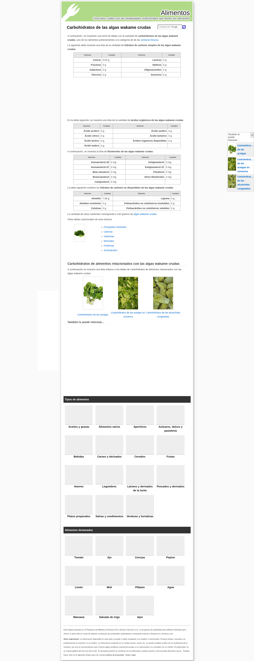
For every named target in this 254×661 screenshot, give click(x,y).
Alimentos (175, 12)
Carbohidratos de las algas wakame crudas (109, 27)
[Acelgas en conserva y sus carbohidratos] (128, 308)
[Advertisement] (127, 97)
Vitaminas (109, 236)
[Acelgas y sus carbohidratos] (93, 308)
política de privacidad (115, 655)
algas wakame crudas (145, 214)
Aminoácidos (110, 250)
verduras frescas (149, 40)
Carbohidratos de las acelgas (93, 314)
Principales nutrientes (115, 227)
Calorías (108, 231)
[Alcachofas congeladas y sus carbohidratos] (163, 308)
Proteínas (109, 245)
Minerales (109, 241)
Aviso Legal (130, 655)
